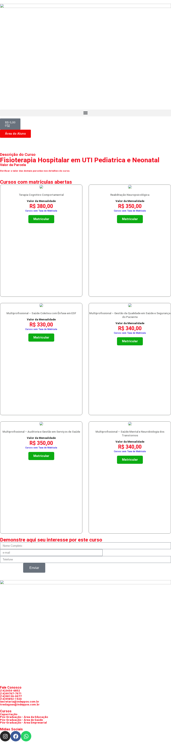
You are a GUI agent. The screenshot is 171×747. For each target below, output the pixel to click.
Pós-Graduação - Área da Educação (24, 717)
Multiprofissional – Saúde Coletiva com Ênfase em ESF (41, 313)
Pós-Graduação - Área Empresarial (23, 722)
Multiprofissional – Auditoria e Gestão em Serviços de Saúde (41, 431)
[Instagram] (5, 736)
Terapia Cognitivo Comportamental (41, 194)
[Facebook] (15, 736)
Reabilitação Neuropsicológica (129, 194)
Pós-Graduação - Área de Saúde (21, 719)
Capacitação (8, 714)
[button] (85, 113)
